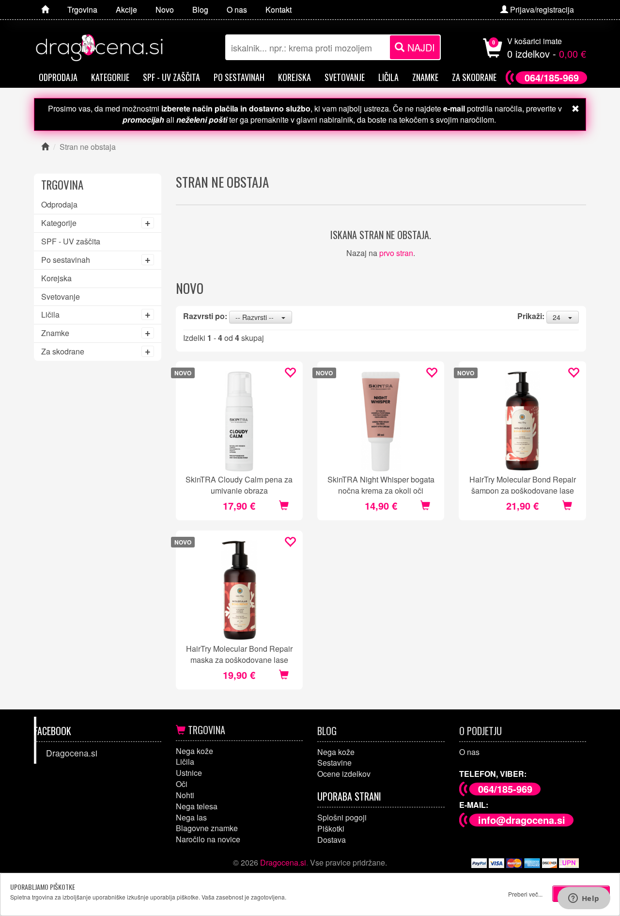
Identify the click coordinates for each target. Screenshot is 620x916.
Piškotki (330, 828)
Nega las (191, 817)
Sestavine (334, 762)
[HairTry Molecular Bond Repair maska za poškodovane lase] (239, 591)
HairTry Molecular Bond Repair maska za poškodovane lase (239, 653)
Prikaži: (530, 316)
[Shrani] (290, 373)
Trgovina (205, 730)
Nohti (185, 795)
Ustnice (189, 772)
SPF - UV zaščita (171, 77)
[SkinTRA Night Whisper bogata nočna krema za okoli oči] (380, 422)
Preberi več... (525, 894)
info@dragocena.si (521, 820)
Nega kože (194, 750)
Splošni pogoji (342, 817)
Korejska (294, 77)
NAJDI (419, 47)
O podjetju (480, 730)
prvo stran (396, 252)
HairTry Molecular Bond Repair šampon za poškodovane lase (522, 484)
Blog (327, 730)
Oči (181, 783)
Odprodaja (58, 77)
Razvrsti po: (205, 316)
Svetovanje (345, 77)
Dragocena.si (71, 753)
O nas (469, 751)
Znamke (425, 77)
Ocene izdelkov (344, 773)
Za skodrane (474, 77)
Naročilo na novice (208, 839)
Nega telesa (196, 806)
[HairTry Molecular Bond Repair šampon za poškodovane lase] (522, 422)
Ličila (388, 77)
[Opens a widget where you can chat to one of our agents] (583, 899)
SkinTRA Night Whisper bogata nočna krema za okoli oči (380, 484)
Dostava (331, 839)
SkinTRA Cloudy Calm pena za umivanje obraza (239, 484)
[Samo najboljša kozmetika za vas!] (45, 9)
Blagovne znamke (207, 828)
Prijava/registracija (541, 9)
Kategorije (110, 77)
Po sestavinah (239, 77)
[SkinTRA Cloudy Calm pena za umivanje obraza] (239, 422)
